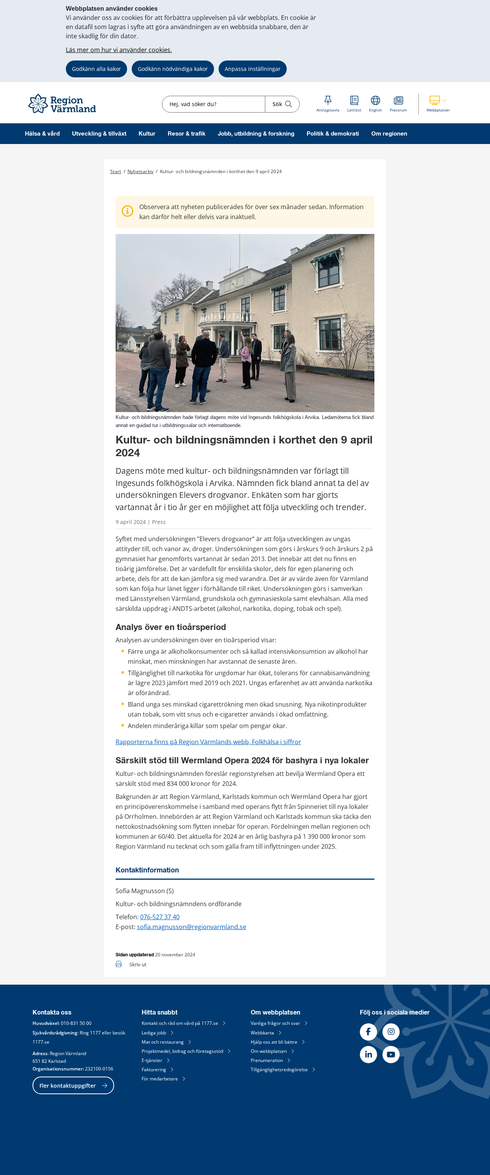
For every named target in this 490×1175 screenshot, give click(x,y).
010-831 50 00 (76, 1023)
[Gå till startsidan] (65, 113)
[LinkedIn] (368, 1054)
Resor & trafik (187, 134)
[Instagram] (391, 1032)
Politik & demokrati (333, 134)
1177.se (41, 1042)
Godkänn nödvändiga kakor (173, 68)
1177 (95, 1032)
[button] (438, 104)
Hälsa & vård (42, 134)
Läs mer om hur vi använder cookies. (119, 50)
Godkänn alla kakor (96, 68)
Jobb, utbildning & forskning (256, 134)
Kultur (147, 134)
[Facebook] (368, 1032)
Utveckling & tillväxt (99, 134)
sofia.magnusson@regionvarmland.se (191, 927)
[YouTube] (391, 1054)
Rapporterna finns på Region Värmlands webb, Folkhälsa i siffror (208, 742)
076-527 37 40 (160, 917)
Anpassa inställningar (253, 68)
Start (115, 171)
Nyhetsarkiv (140, 171)
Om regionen (389, 134)
